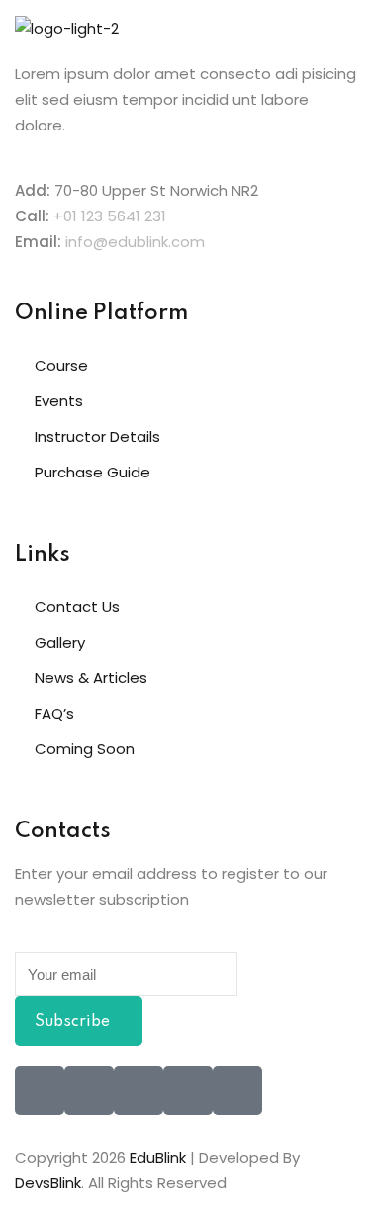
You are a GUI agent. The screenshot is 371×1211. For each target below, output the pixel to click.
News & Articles (91, 677)
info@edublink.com (135, 241)
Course (61, 365)
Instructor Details (97, 436)
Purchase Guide (92, 472)
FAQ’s (54, 713)
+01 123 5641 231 (109, 216)
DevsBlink (48, 1182)
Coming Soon (85, 748)
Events (59, 400)
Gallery (60, 642)
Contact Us (77, 606)
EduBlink (158, 1157)
